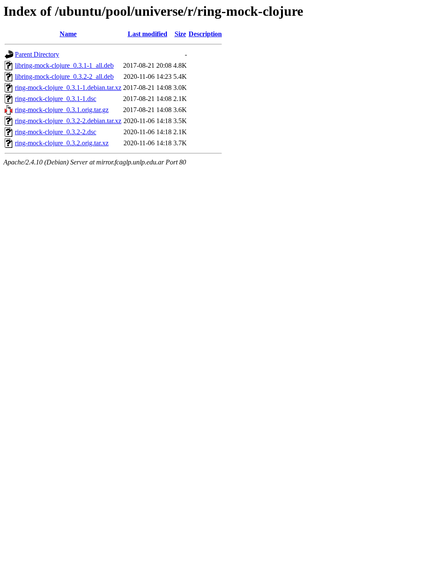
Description (205, 33)
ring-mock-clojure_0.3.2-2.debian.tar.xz (68, 120)
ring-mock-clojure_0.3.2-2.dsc (55, 131)
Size (180, 33)
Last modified (147, 33)
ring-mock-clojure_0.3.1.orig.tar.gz (62, 109)
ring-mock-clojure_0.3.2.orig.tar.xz (62, 143)
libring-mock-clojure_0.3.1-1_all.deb (64, 65)
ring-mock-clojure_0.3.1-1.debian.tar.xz (68, 87)
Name (68, 33)
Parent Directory (37, 54)
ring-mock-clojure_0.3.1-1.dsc (55, 98)
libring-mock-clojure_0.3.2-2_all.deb (64, 76)
